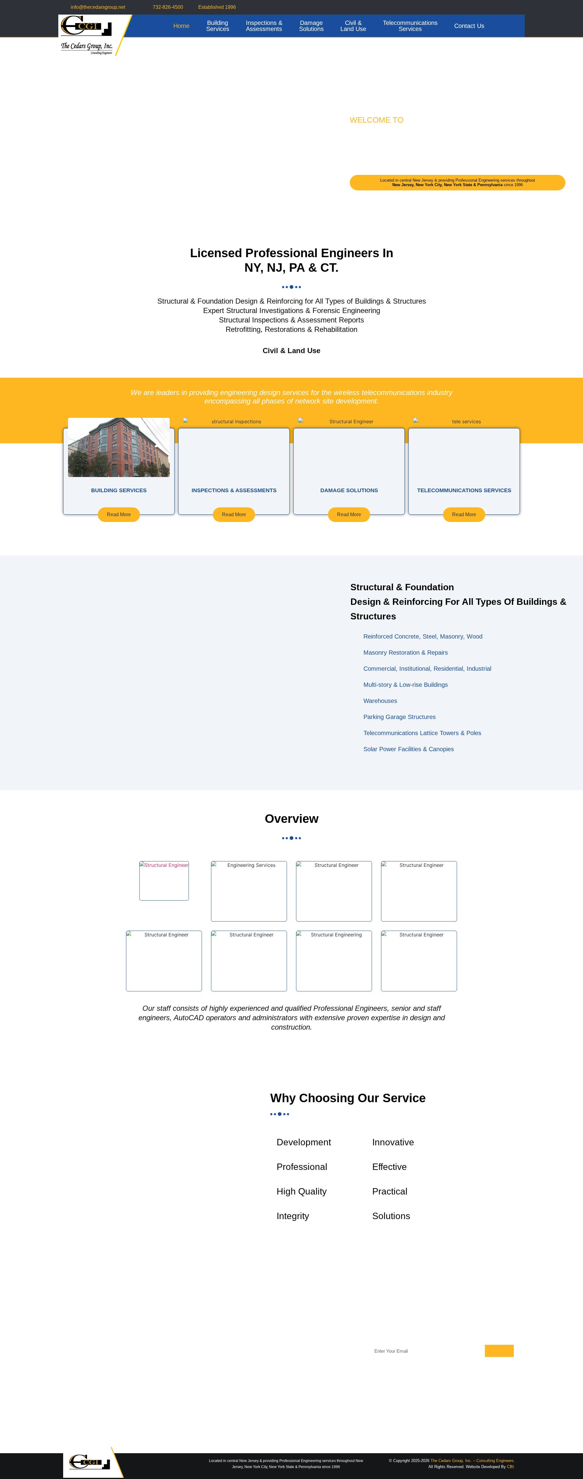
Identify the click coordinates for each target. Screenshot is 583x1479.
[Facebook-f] (495, 7)
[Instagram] (520, 7)
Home (181, 25)
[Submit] (499, 1351)
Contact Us (469, 25)
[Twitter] (508, 7)
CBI (510, 1466)
